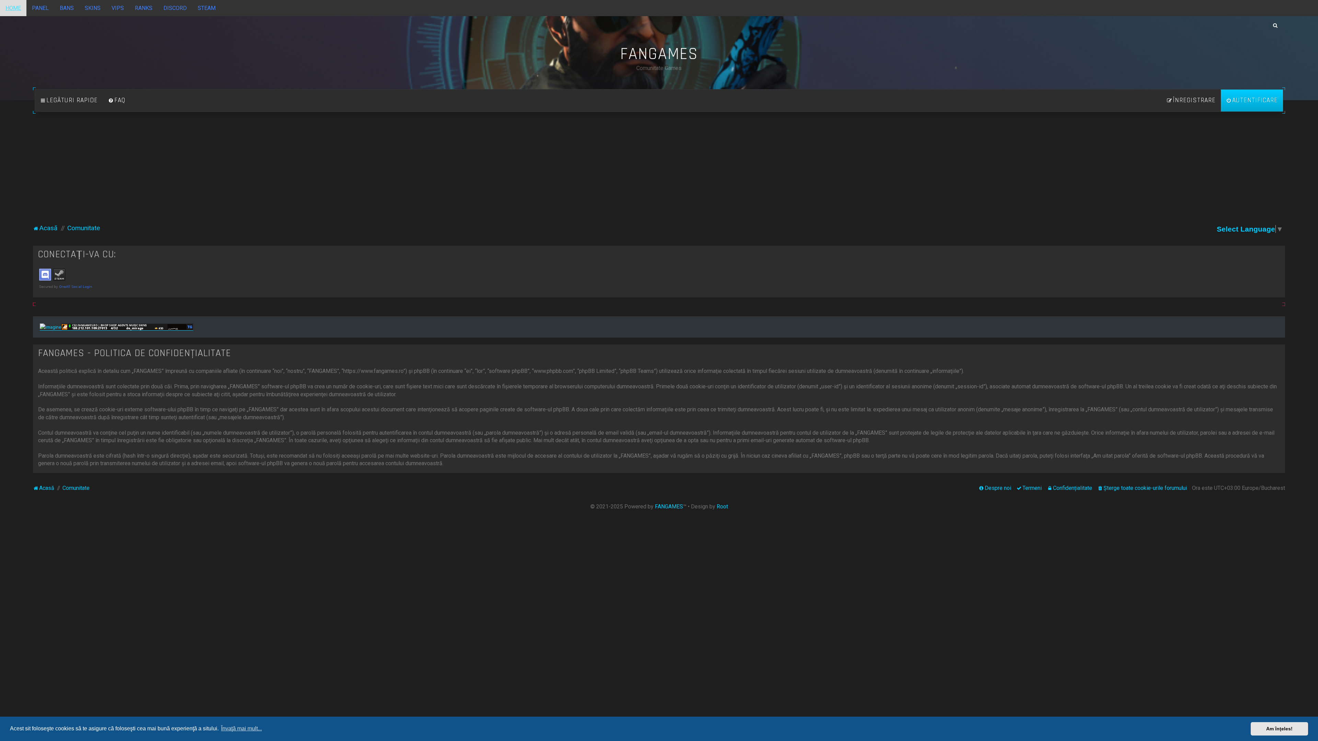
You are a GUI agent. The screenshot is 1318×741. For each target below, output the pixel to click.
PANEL (40, 8)
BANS (67, 8)
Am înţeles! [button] (1279, 728)
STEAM (207, 8)
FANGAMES (669, 506)
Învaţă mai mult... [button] (241, 728)
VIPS (118, 8)
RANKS (143, 8)
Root (722, 506)
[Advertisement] (659, 172)
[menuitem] (116, 100)
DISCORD (175, 8)
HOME (13, 8)
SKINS (93, 8)
